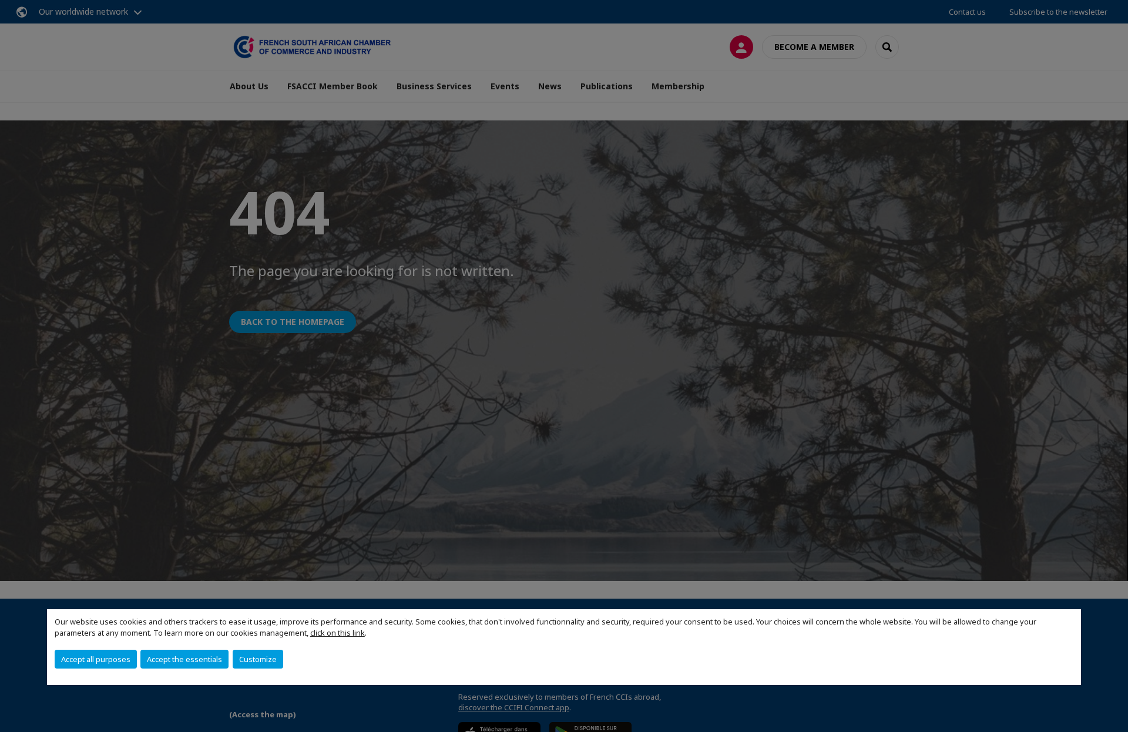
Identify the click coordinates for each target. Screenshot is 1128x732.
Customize (258, 659)
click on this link (337, 632)
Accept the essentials (184, 659)
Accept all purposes (95, 659)
